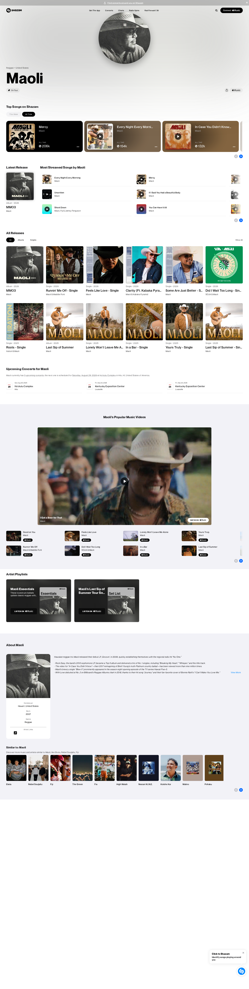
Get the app (94, 10)
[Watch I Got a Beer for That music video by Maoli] (124, 481)
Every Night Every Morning (67, 177)
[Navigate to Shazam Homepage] (14, 10)
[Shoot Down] (85, 209)
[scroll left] (236, 156)
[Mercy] (180, 179)
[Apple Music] (11, 215)
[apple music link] (236, 90)
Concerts (109, 10)
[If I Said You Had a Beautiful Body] (180, 194)
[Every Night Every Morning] (85, 179)
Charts (121, 10)
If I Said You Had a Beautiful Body (164, 192)
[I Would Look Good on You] (235, 179)
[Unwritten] (85, 194)
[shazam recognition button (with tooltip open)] (241, 971)
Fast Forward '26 (152, 10)
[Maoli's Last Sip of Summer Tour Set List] (106, 600)
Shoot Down (60, 207)
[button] (247, 2)
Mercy (152, 177)
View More (236, 672)
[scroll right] (241, 156)
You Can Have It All (158, 207)
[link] (198, 520)
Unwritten (59, 192)
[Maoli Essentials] (38, 600)
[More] (122, 179)
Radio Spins (134, 10)
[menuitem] (95, 10)
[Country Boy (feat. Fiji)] (235, 194)
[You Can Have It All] (180, 209)
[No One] (235, 209)
